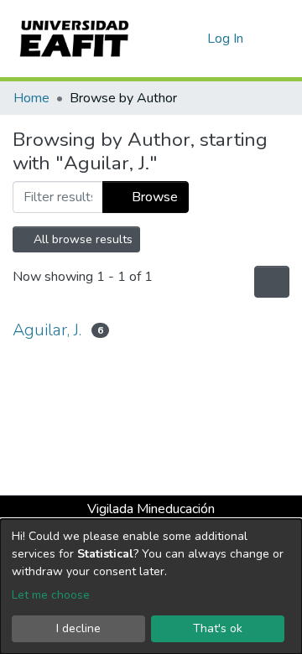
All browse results (81, 239)
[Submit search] (167, 39)
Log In (226, 38)
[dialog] (151, 586)
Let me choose (51, 595)
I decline (78, 628)
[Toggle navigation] (278, 38)
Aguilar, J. (47, 330)
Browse (153, 197)
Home (31, 98)
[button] (191, 39)
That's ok (217, 628)
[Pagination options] (271, 282)
